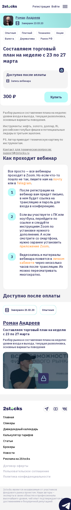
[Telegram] (46, 409)
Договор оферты (15, 466)
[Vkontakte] (65, 409)
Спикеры (9, 423)
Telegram (24, 183)
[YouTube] (55, 409)
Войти (55, 6)
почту (57, 179)
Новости (9, 453)
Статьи (8, 441)
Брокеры (9, 447)
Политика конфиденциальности (26, 476)
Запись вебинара (21, 80)
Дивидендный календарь (20, 429)
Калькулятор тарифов (18, 435)
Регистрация (41, 6)
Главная (8, 417)
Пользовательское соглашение (26, 471)
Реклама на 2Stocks (16, 459)
